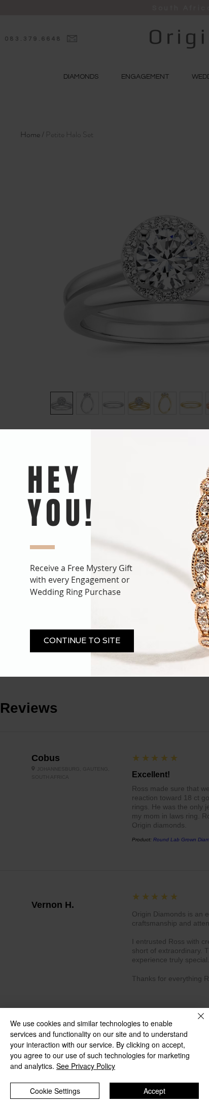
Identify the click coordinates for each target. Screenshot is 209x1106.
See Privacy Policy (85, 1066)
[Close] (195, 1022)
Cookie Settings (55, 1091)
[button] (82, 640)
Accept (154, 1091)
